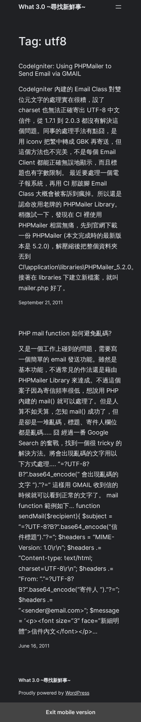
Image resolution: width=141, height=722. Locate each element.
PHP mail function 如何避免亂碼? (65, 333)
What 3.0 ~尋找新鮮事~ (52, 6)
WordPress (77, 693)
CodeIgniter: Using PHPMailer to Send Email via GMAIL (65, 69)
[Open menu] (118, 7)
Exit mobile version (70, 712)
